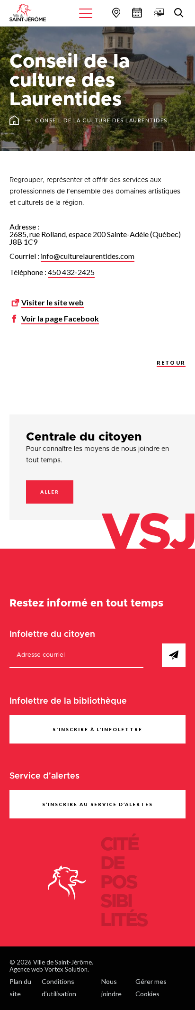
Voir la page (60, 318)
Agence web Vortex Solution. (49, 969)
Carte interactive (115, 13)
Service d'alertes (44, 776)
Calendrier (136, 13)
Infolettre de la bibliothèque (68, 701)
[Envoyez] (174, 655)
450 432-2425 (71, 271)
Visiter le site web (52, 302)
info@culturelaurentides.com (87, 255)
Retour (171, 362)
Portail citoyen (157, 13)
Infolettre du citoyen (52, 634)
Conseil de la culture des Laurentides (101, 120)
